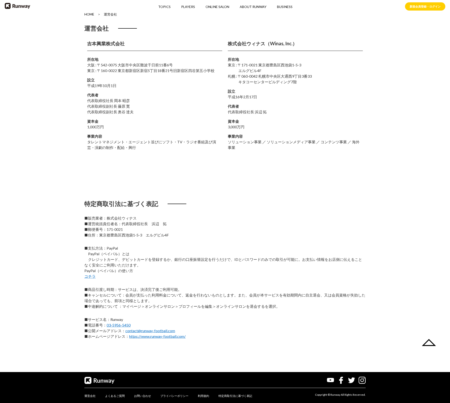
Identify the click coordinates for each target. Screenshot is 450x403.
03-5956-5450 (119, 325)
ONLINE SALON (217, 7)
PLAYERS (188, 7)
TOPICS (164, 7)
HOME (89, 14)
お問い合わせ (142, 396)
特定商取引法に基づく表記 (235, 396)
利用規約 (203, 396)
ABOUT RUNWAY (253, 7)
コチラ (90, 276)
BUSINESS (284, 7)
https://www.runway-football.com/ (157, 336)
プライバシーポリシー (174, 396)
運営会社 (110, 14)
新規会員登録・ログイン (425, 6)
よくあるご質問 (115, 396)
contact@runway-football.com (150, 330)
